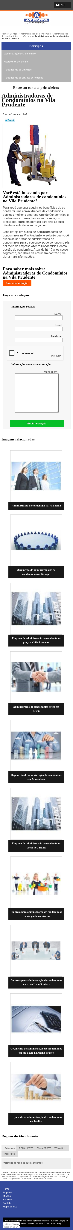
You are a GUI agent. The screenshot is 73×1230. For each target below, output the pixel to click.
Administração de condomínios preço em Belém (36, 708)
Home (6, 1188)
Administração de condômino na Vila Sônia (36, 505)
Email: (59, 325)
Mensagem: (51, 371)
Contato (7, 1203)
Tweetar (10, 120)
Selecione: (10, 1148)
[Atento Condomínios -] (36, 18)
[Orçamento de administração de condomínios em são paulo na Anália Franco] (36, 1019)
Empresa (7, 1192)
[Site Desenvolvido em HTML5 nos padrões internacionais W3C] (11, 1226)
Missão (7, 1196)
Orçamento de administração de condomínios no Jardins (36, 1119)
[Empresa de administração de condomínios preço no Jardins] (36, 814)
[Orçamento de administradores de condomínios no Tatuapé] (36, 540)
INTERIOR (9, 1154)
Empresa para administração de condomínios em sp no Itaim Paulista (36, 982)
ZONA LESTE (26, 1148)
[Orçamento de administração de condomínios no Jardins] (36, 1087)
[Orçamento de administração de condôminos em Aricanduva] (36, 745)
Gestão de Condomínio (16, 61)
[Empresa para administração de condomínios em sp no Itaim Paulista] (36, 951)
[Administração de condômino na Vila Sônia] (36, 476)
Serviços (36, 46)
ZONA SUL (60, 1148)
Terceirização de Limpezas (18, 69)
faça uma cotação (17, 283)
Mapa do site (10, 1206)
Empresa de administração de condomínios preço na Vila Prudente (36, 640)
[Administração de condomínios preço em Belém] (36, 677)
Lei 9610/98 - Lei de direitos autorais (36, 1179)
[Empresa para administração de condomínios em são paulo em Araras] (36, 882)
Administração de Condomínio (20, 53)
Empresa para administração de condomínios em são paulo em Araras (36, 914)
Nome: (58, 314)
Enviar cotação (36, 423)
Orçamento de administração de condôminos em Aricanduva (36, 777)
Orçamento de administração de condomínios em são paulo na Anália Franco (36, 1050)
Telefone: (57, 336)
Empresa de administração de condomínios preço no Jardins (36, 845)
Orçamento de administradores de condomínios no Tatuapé (36, 572)
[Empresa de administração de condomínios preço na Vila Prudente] (36, 609)
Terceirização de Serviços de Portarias (23, 77)
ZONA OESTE (43, 1148)
